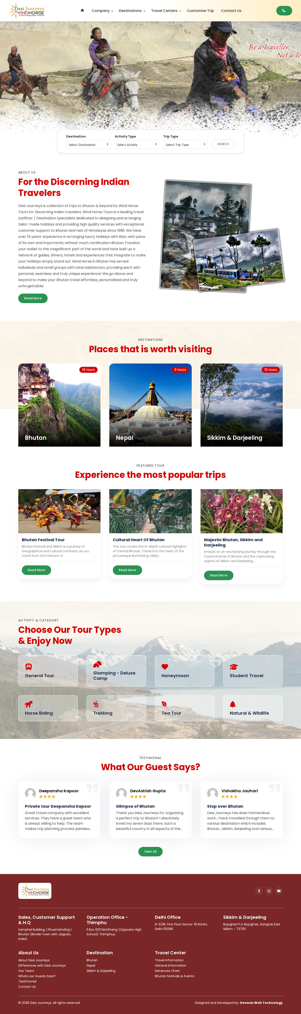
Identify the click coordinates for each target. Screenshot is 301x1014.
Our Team (26, 971)
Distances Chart (167, 971)
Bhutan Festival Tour (43, 539)
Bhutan (92, 960)
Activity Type (125, 136)
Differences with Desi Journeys (42, 965)
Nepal (91, 965)
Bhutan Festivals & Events (174, 976)
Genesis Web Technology (261, 1003)
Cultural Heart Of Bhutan (139, 539)
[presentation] (30, 81)
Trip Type (170, 136)
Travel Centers (164, 10)
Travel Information (169, 960)
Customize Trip (200, 10)
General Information (170, 965)
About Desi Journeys (34, 960)
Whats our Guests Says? (37, 976)
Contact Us (231, 10)
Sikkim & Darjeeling (101, 971)
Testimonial (27, 981)
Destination (76, 136)
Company (101, 10)
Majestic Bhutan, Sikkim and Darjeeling (233, 542)
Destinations (130, 10)
